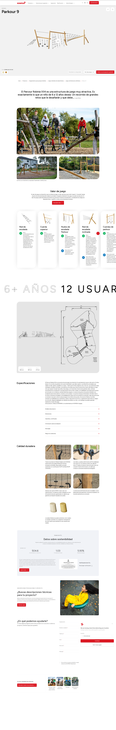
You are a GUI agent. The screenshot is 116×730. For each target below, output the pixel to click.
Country (82, 633)
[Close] (112, 623)
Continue (97, 640)
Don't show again (97, 645)
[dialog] (58, 365)
